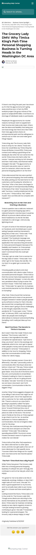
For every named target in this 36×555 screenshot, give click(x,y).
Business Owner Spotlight (21, 22)
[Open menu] (32, 3)
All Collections (6, 22)
